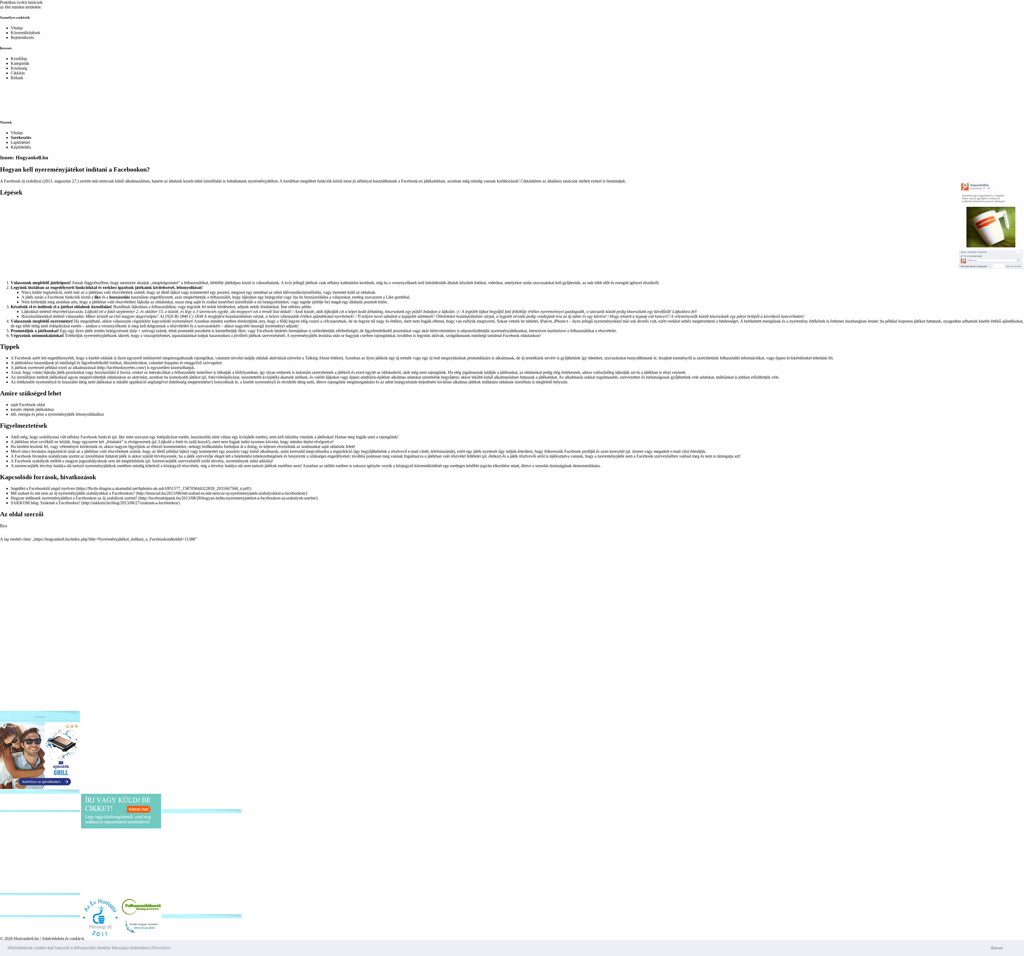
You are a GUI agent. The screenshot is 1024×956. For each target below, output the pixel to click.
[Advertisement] (129, 97)
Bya (3, 525)
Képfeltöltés (21, 147)
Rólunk (17, 78)
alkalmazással (84, 367)
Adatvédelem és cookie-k (63, 938)
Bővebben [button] (161, 948)
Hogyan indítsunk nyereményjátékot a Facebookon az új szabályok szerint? (74, 498)
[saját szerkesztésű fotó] (990, 225)
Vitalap (17, 28)
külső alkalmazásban (132, 181)
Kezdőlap (19, 58)
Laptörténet (20, 142)
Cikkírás (18, 73)
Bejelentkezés (22, 37)
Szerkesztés (21, 137)
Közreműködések (25, 32)
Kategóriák (20, 63)
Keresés (6, 48)
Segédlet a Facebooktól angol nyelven (43, 488)
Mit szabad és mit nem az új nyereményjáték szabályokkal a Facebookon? (73, 493)
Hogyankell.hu (26, 938)
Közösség (19, 68)
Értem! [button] (997, 948)
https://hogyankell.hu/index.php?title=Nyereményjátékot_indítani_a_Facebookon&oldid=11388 (114, 539)
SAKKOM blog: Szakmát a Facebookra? (45, 503)
